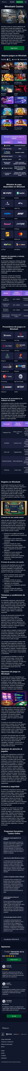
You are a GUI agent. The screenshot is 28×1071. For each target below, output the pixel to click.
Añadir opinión (14, 959)
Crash (15, 59)
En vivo (10, 59)
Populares (3, 59)
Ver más (14, 1016)
